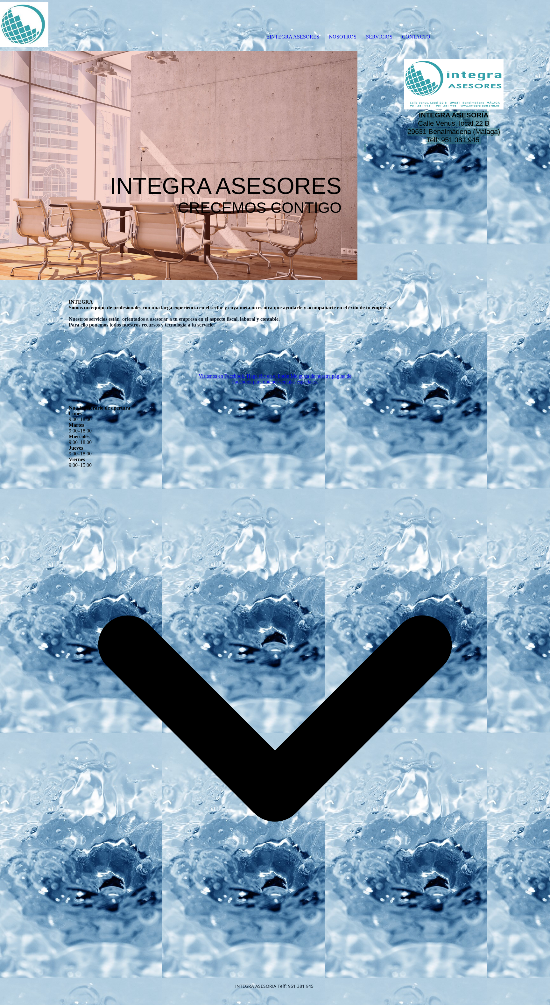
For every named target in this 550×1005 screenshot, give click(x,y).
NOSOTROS (342, 36)
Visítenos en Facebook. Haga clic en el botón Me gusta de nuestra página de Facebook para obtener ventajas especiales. (275, 378)
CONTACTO (416, 36)
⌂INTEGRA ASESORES (292, 36)
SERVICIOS (379, 36)
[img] (73, 25)
